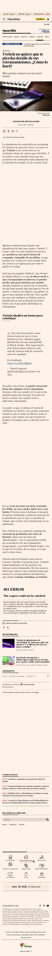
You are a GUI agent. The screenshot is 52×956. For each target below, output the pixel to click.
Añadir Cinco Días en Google (15, 137)
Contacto (8, 932)
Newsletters (41, 935)
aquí (37, 692)
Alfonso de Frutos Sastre (26, 121)
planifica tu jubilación (10, 869)
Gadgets (32, 37)
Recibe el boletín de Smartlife (16, 623)
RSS (35, 935)
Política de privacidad (13, 935)
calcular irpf (10, 860)
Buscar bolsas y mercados (14, 813)
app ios (26, 877)
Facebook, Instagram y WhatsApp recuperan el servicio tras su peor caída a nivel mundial (32, 660)
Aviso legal (15, 932)
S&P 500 (21, 14)
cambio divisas (25, 869)
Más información (7, 687)
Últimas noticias (10, 775)
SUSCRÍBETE (40, 19)
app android (41, 877)
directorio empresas (41, 869)
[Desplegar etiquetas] (48, 676)
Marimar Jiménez (22, 650)
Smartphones (7, 37)
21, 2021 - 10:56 (26, 125)
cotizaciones (10, 877)
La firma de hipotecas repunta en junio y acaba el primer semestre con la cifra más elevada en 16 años (25, 787)
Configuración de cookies (38, 932)
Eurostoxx (13, 824)
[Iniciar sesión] (48, 19)
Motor (47, 37)
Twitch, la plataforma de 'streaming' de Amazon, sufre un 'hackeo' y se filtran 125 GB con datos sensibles (32, 644)
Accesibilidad (25, 935)
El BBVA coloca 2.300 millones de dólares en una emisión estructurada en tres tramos (25, 794)
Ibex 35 (6, 14)
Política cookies (24, 932)
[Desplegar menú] (4, 19)
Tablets (16, 37)
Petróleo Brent (39, 14)
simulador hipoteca (26, 860)
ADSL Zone (44, 31)
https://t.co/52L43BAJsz (19, 363)
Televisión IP (30, 676)
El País (47, 24)
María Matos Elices (22, 665)
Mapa (31, 935)
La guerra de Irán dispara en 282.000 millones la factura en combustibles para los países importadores (25, 801)
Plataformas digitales (16, 676)
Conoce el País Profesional (26, 886)
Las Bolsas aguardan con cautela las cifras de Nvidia (36, 45)
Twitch (4, 676)
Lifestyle (40, 37)
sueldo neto (42, 860)
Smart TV (24, 37)
